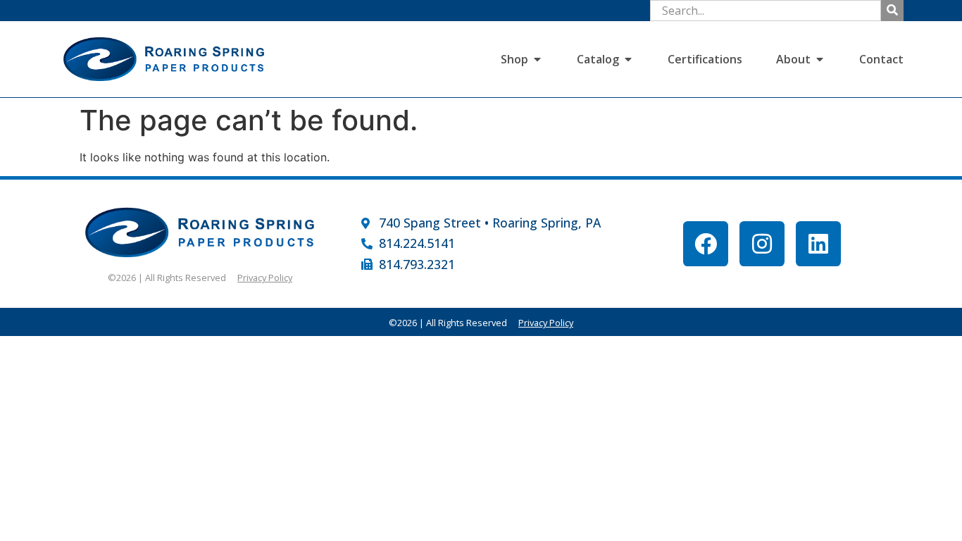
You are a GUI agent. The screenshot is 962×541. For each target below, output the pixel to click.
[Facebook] (705, 243)
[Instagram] (762, 243)
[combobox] (765, 10)
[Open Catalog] (628, 59)
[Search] (892, 10)
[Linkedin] (818, 243)
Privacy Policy (264, 277)
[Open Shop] (537, 59)
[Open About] (819, 59)
